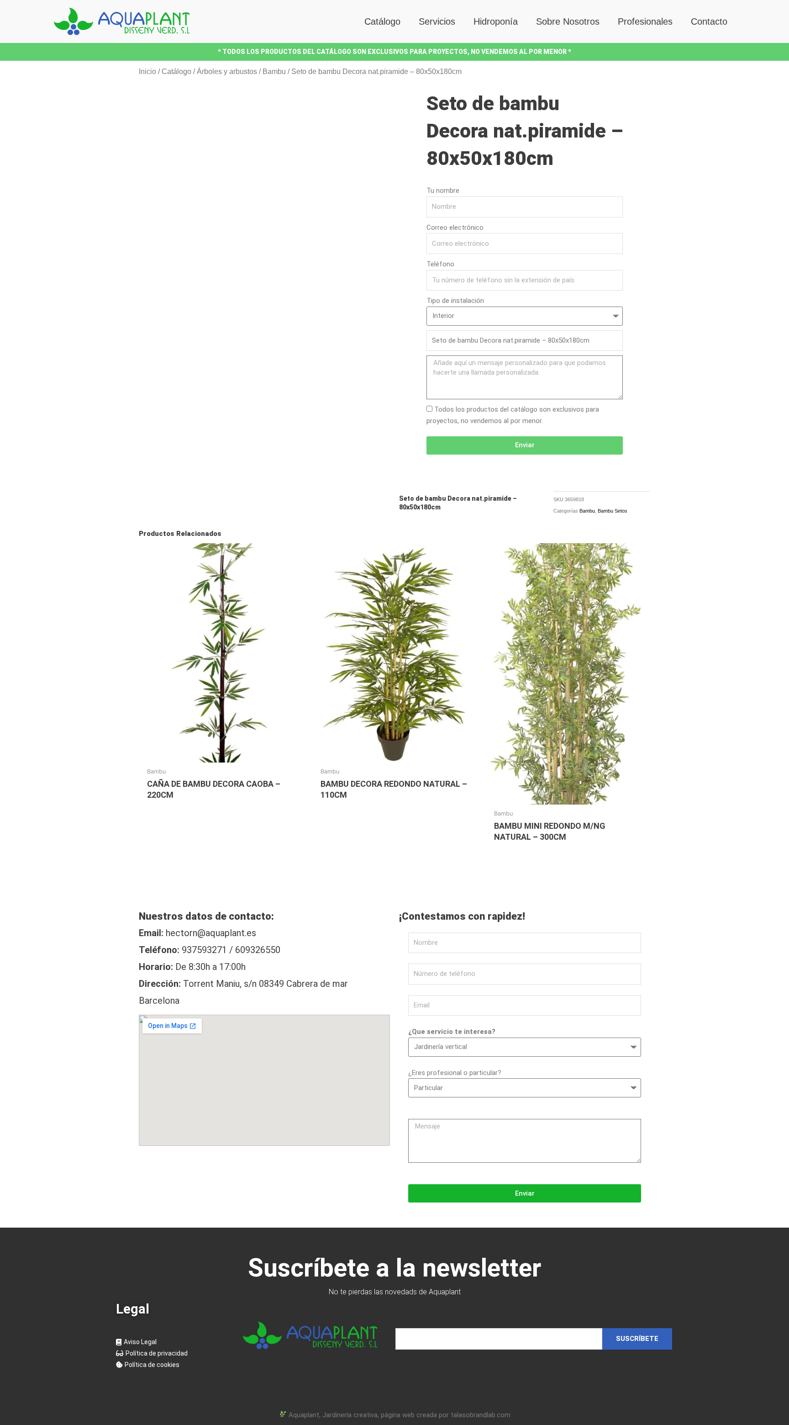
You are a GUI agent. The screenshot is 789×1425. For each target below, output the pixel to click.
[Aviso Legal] (170, 1342)
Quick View (221, 754)
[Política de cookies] (170, 1365)
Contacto (709, 21)
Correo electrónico (455, 227)
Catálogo (382, 21)
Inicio (147, 71)
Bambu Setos (612, 511)
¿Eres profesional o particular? (454, 1073)
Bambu (274, 71)
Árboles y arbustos (227, 71)
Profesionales (645, 21)
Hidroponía (495, 21)
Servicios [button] (437, 21)
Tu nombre (442, 190)
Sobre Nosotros (568, 21)
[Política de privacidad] (170, 1353)
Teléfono (440, 264)
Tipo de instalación (455, 301)
